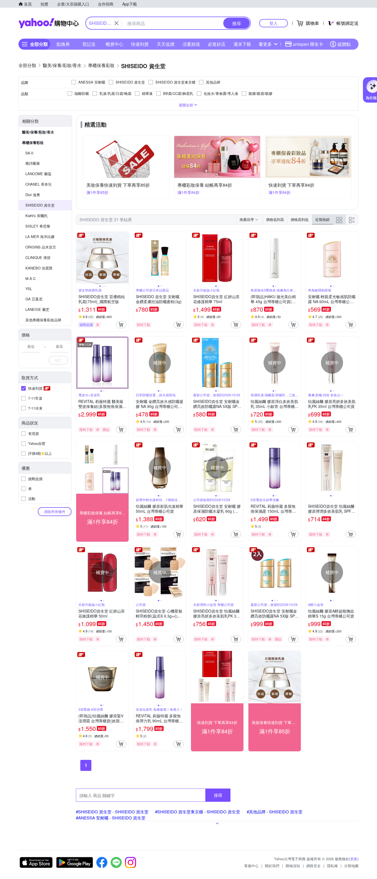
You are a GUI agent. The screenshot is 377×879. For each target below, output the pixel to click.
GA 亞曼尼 (34, 298)
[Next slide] (125, 258)
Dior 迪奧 (32, 194)
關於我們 (272, 865)
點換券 (63, 44)
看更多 (265, 44)
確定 (58, 360)
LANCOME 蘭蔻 (38, 173)
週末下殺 (242, 44)
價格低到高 (275, 219)
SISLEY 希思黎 (37, 226)
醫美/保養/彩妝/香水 (38, 132)
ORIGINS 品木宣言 (40, 247)
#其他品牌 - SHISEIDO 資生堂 (274, 811)
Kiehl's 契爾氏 (36, 215)
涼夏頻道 (191, 44)
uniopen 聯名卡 (308, 44)
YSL (28, 288)
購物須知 (293, 865)
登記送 (88, 44)
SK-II (29, 153)
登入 (273, 23)
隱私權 (332, 865)
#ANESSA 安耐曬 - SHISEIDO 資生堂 (110, 818)
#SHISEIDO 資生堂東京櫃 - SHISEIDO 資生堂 (197, 811)
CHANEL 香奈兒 (38, 184)
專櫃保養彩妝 (33, 142)
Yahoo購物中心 (48, 23)
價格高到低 (300, 219)
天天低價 (165, 44)
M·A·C (30, 278)
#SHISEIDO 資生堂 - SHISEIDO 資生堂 (112, 811)
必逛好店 (216, 44)
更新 (353, 858)
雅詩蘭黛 (32, 163)
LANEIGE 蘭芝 (37, 309)
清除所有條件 (54, 511)
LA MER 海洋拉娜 (39, 236)
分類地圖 (351, 865)
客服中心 (251, 865)
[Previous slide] (79, 258)
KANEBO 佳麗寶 (38, 268)
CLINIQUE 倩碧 (38, 257)
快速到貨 (140, 44)
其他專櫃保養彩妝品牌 (43, 319)
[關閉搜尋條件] (116, 23)
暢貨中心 (114, 44)
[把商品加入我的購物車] (121, 324)
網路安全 (313, 865)
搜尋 (218, 795)
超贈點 (344, 44)
